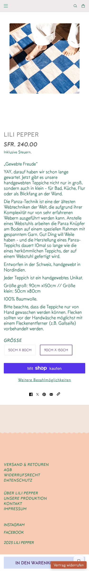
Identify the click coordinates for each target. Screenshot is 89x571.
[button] (58, 393)
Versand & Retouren (26, 464)
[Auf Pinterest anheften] (44, 393)
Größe (13, 340)
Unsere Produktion (25, 498)
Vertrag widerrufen (69, 565)
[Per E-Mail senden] (51, 393)
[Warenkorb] (83, 6)
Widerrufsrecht (22, 475)
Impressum (15, 508)
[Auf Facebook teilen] (30, 393)
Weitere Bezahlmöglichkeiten (44, 379)
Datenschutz (18, 480)
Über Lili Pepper (21, 493)
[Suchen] (75, 6)
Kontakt (13, 503)
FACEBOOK (14, 532)
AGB (8, 469)
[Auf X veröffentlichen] (37, 393)
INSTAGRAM (14, 524)
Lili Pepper (21, 134)
